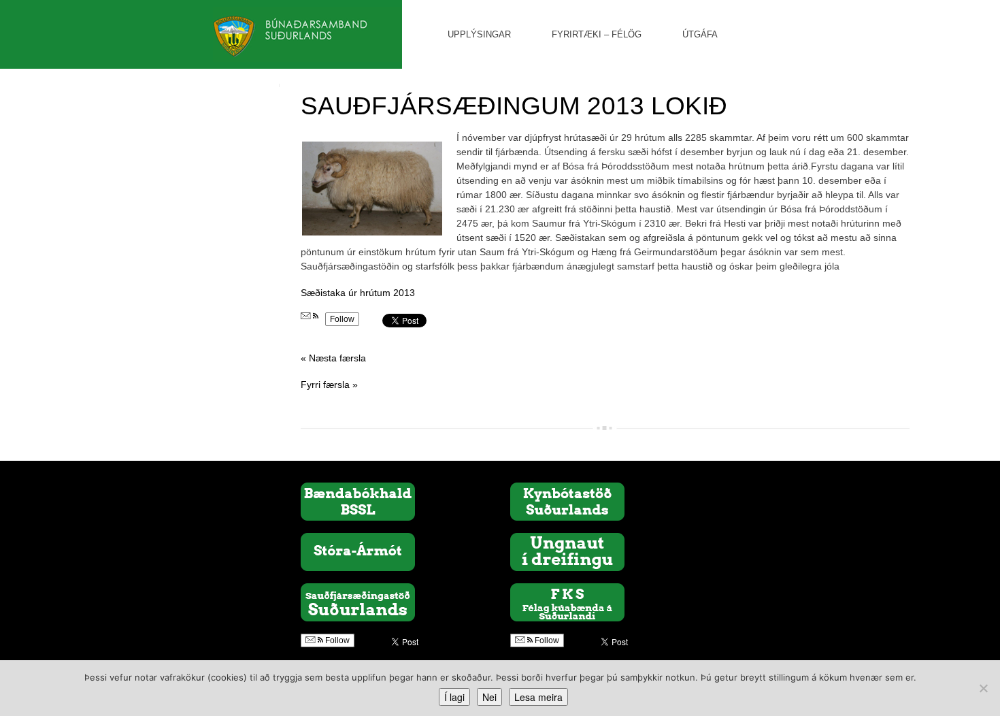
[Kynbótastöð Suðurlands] (567, 501)
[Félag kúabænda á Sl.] (567, 602)
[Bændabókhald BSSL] (358, 501)
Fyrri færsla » (329, 384)
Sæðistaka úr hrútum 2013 (358, 292)
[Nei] (983, 688)
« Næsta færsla (333, 358)
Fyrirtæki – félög (596, 34)
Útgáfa (700, 34)
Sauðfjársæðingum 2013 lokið (514, 106)
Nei (489, 697)
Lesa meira (538, 697)
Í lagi (454, 697)
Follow (342, 319)
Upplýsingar (479, 34)
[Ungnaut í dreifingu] (567, 551)
